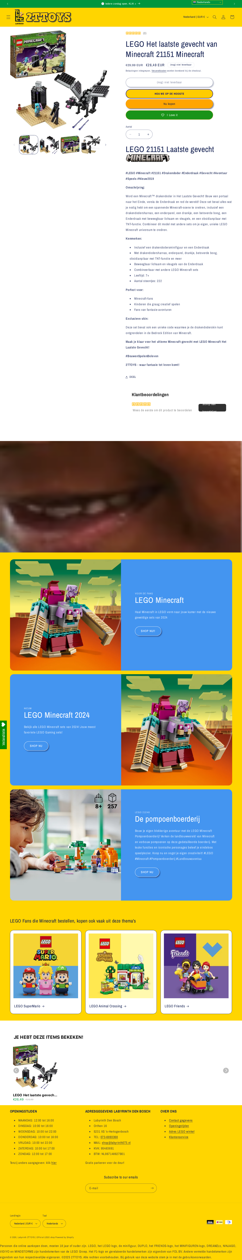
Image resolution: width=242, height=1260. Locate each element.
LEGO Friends (175, 1006)
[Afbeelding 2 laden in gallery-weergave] (49, 144)
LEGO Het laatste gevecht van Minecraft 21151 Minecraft (34, 1095)
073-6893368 (109, 1137)
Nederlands (203, 2)
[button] (8, 17)
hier (54, 1163)
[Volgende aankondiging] (234, 4)
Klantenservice (178, 1137)
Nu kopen (169, 104)
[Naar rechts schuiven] (106, 145)
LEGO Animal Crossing (105, 1006)
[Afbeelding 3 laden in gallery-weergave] (70, 144)
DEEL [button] (133, 377)
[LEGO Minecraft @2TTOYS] (148, 159)
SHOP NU (36, 746)
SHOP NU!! (148, 631)
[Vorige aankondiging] (7, 4)
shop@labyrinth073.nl (116, 1143)
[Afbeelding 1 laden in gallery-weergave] (28, 144)
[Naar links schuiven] (14, 145)
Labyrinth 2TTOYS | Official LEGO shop (36, 1237)
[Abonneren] (152, 1188)
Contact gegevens (181, 1120)
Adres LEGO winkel (182, 1131)
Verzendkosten (159, 70)
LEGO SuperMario (27, 1006)
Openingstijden (179, 1126)
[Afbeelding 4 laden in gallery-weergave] (90, 144)
